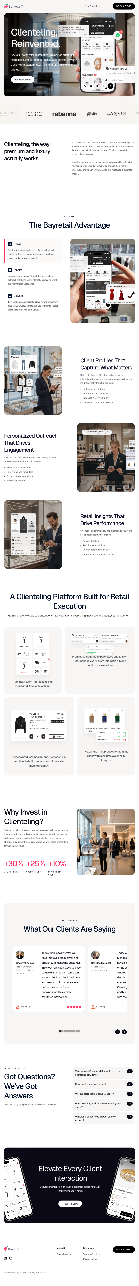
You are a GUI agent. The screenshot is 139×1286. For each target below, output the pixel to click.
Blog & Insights (92, 6)
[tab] (33, 251)
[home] (13, 6)
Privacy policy (90, 1259)
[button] (117, 1031)
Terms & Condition (91, 1254)
